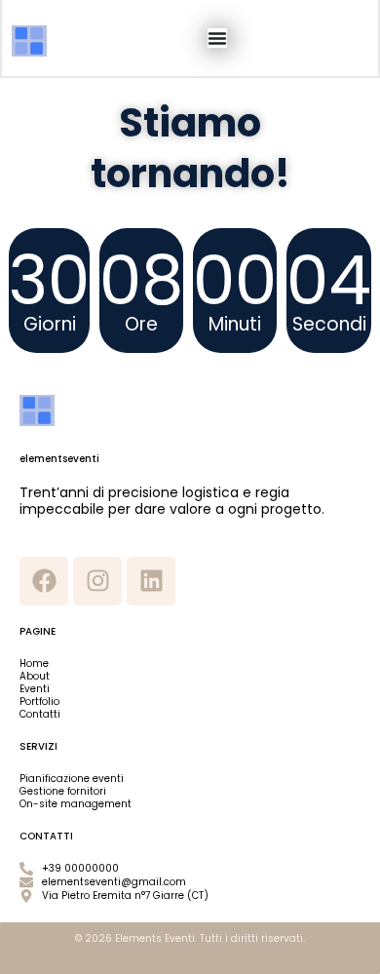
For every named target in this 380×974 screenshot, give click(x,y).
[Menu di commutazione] (217, 38)
